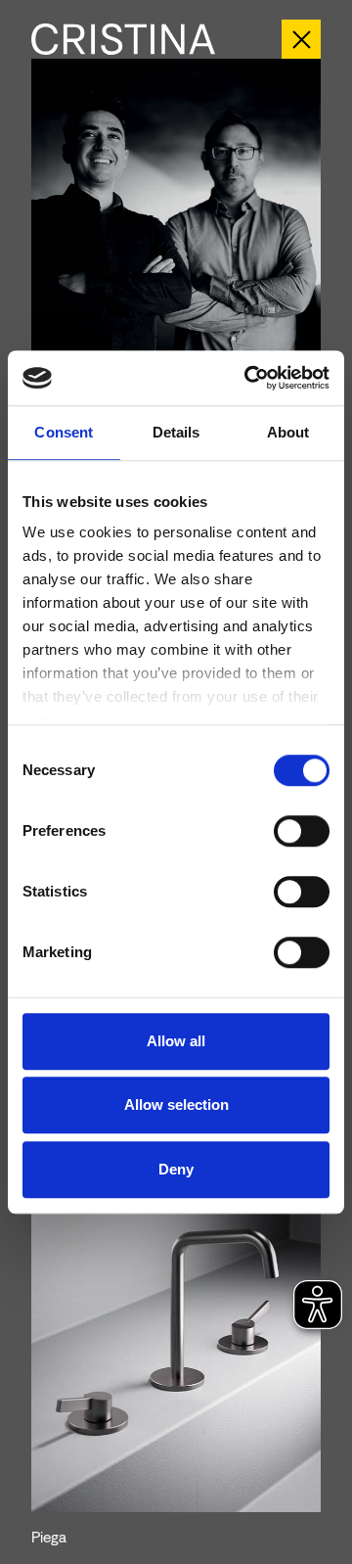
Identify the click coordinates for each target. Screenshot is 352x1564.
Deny (176, 1169)
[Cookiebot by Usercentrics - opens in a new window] (248, 378)
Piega (48, 1537)
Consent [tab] (63, 432)
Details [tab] (176, 432)
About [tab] (288, 432)
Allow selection (176, 1104)
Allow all (176, 1041)
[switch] (302, 831)
